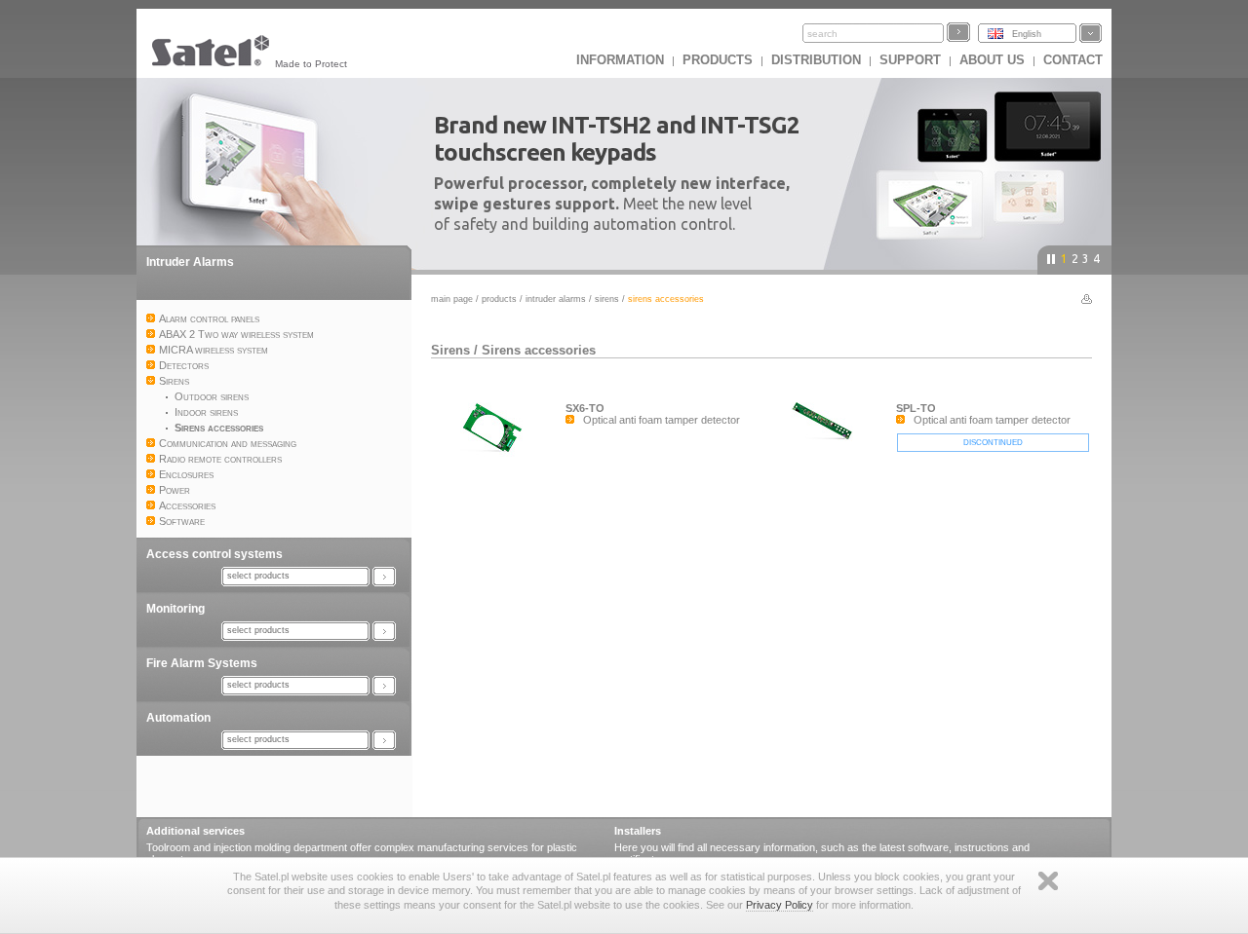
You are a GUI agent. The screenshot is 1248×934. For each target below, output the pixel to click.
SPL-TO (916, 408)
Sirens (607, 299)
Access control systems (214, 554)
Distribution (816, 60)
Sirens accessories (539, 350)
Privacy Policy (779, 905)
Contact (1073, 60)
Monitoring (175, 609)
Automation (178, 718)
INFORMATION (620, 60)
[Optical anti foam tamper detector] (498, 457)
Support (910, 60)
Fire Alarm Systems (201, 663)
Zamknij (1048, 881)
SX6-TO (585, 408)
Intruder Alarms (190, 262)
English (1026, 34)
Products (717, 60)
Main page (452, 299)
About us (992, 60)
